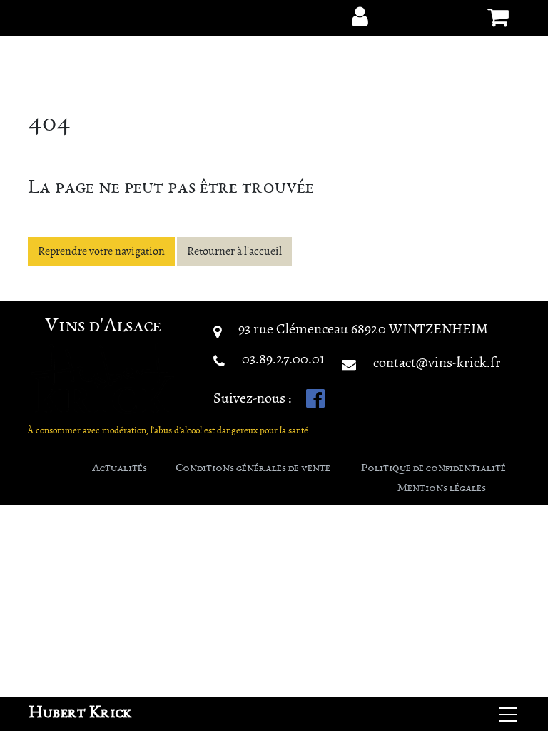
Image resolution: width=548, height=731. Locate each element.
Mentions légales (441, 489)
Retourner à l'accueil (234, 251)
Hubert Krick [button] (80, 713)
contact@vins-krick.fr (437, 362)
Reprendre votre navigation (101, 251)
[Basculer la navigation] (508, 714)
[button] (360, 17)
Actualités (119, 469)
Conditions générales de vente (253, 469)
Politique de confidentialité (433, 469)
